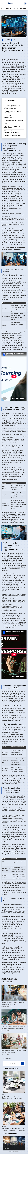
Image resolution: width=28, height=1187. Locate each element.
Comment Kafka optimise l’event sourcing (13, 112)
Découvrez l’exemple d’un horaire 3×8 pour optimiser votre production (13, 1145)
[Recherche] (22, 3)
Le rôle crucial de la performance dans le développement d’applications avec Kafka (13, 122)
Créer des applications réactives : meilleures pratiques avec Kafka (12, 131)
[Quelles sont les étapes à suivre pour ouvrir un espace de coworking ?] (14, 1041)
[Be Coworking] (10, 3)
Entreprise (15, 40)
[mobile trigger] (2, 3)
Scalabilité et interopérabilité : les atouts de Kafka (12, 126)
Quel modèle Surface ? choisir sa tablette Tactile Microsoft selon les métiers (12, 1098)
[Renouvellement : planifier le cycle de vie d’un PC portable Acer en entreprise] (14, 1113)
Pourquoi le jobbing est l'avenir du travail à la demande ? (13, 248)
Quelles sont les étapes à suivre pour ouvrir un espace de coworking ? (13, 1051)
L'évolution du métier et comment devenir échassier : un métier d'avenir (13, 181)
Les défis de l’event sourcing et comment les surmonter (11, 116)
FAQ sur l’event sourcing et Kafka (12, 135)
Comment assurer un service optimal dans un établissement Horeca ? (13, 1003)
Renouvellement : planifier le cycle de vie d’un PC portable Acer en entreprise (13, 1129)
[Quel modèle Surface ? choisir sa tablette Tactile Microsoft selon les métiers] (14, 1082)
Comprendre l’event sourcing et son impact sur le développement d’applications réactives (13, 107)
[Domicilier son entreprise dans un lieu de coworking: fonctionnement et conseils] (14, 1017)
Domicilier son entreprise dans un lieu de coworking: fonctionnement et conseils (13, 1027)
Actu (2, 1030)
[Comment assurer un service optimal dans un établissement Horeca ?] (14, 993)
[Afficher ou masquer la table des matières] (19, 101)
